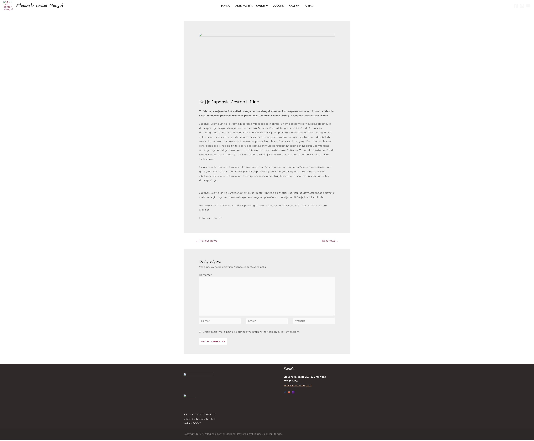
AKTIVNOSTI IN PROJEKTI (250, 5)
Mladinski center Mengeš (40, 5)
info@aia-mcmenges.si (298, 385)
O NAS (309, 5)
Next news (330, 240)
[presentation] (266, 5)
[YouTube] (528, 5)
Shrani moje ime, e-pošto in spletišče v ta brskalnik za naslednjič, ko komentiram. (251, 331)
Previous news (206, 240)
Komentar (205, 274)
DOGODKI (278, 5)
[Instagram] (522, 5)
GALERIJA (294, 5)
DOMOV (225, 5)
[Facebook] (515, 5)
